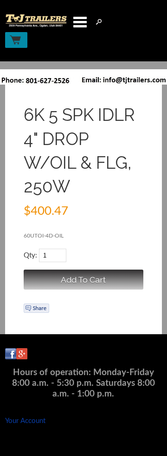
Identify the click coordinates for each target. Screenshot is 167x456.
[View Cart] (16, 40)
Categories (80, 22)
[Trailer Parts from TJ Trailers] (36, 25)
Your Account (25, 420)
